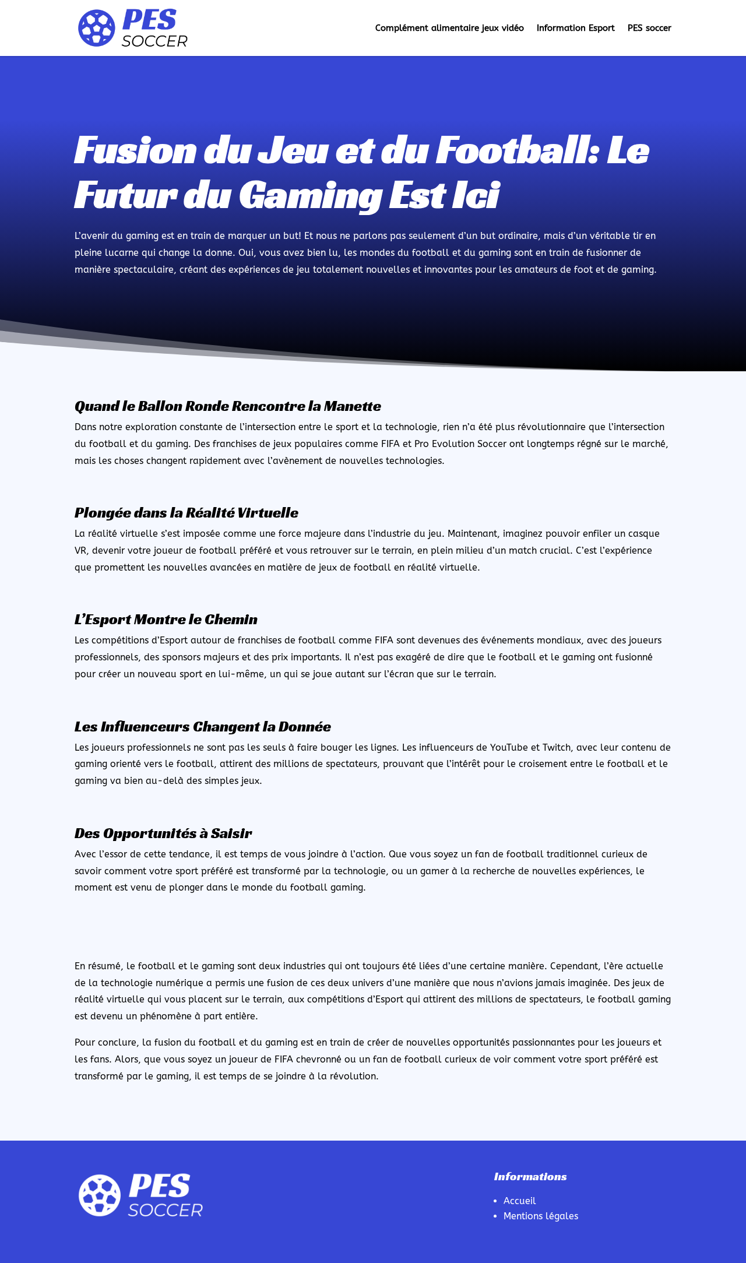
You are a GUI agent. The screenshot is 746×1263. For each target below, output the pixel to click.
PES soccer (649, 28)
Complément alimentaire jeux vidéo (449, 28)
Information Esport (576, 28)
